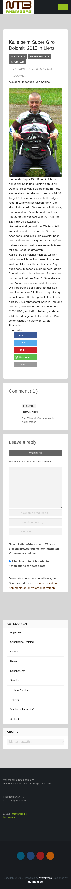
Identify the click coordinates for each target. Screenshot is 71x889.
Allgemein (18, 56)
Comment (35, 453)
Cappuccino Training (22, 642)
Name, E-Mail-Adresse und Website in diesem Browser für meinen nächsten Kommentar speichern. (34, 548)
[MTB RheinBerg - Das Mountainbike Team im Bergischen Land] (18, 6)
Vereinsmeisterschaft (22, 709)
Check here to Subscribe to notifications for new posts (29, 563)
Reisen (14, 661)
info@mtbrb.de (19, 814)
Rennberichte (39, 56)
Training (14, 699)
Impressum (9, 817)
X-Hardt (14, 719)
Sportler (17, 61)
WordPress (45, 877)
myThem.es (35, 881)
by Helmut (19, 68)
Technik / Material (20, 690)
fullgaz (14, 651)
